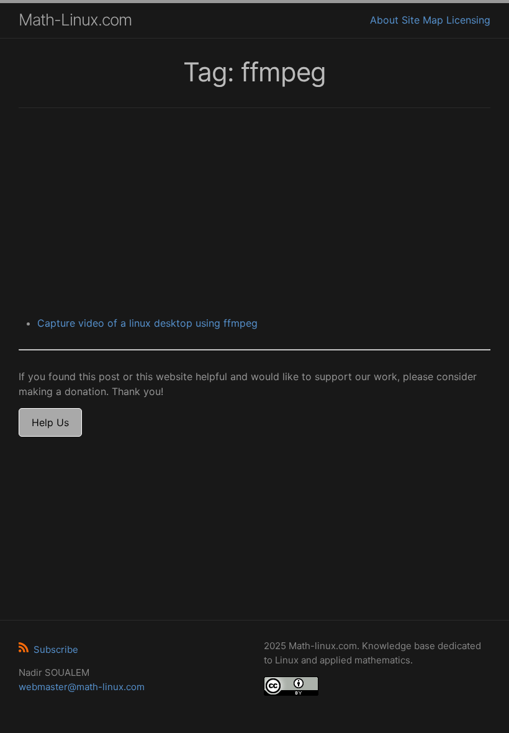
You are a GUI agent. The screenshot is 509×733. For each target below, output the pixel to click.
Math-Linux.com (75, 19)
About (384, 20)
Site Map (422, 20)
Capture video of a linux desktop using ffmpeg (147, 323)
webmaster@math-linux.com (82, 687)
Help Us (50, 422)
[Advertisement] (254, 214)
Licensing (468, 20)
